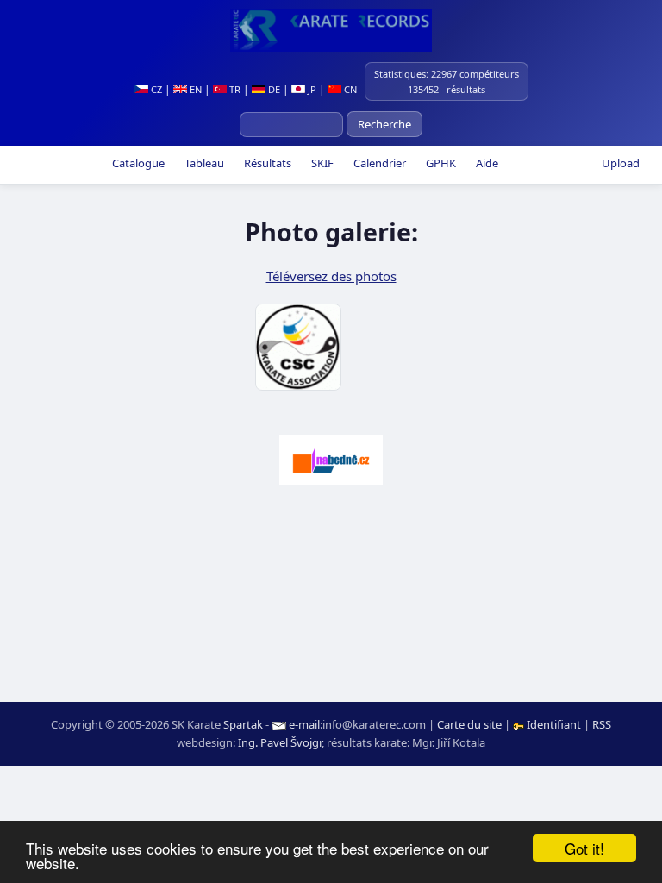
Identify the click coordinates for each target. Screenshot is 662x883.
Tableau (203, 163)
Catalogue (137, 163)
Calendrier (378, 163)
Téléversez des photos (331, 276)
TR (233, 89)
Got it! (584, 848)
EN (194, 89)
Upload (621, 163)
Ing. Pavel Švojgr (280, 742)
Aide (485, 163)
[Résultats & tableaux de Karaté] (331, 30)
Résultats (266, 163)
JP (310, 89)
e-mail (304, 724)
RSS (601, 724)
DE (272, 89)
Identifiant (554, 724)
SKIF (321, 163)
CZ (155, 89)
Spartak (243, 724)
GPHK (439, 163)
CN (349, 89)
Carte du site (469, 724)
